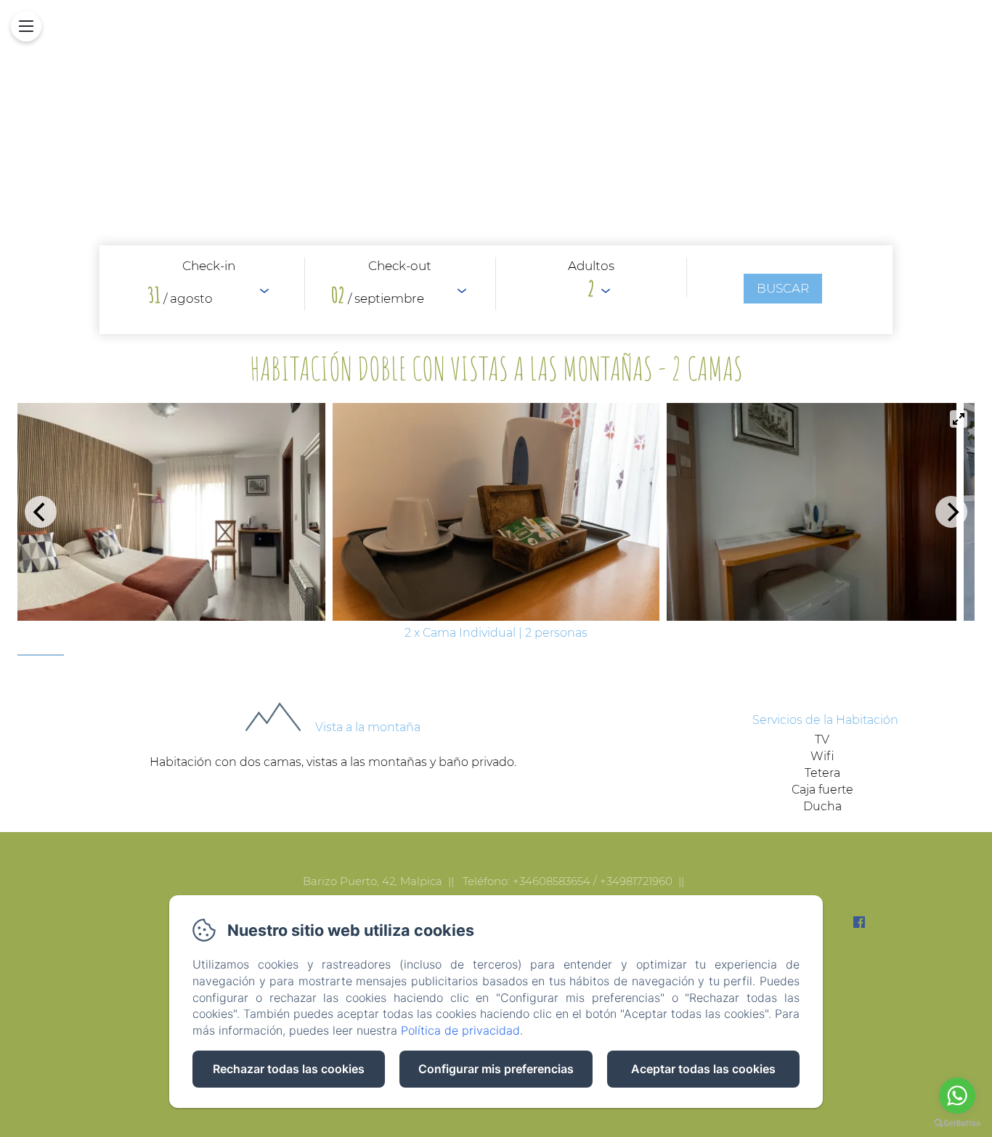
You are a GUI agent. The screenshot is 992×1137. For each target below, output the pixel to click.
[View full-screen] (958, 419)
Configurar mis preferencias (496, 1068)
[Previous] (41, 512)
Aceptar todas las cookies (703, 1068)
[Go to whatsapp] (957, 1095)
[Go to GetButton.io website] (957, 1123)
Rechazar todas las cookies (289, 1068)
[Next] (951, 512)
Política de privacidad (460, 1030)
